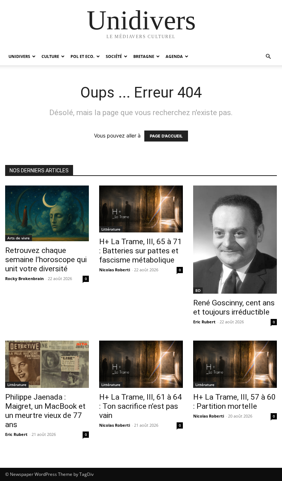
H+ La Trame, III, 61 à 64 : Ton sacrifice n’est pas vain (140, 406)
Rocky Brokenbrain (24, 278)
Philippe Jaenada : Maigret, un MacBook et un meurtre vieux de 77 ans (45, 411)
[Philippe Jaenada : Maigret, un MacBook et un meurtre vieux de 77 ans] (47, 364)
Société (114, 56)
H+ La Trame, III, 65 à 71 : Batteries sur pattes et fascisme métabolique (140, 250)
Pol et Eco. (82, 56)
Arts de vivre (18, 237)
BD (197, 290)
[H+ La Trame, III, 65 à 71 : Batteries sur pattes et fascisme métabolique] (141, 209)
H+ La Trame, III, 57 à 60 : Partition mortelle (234, 402)
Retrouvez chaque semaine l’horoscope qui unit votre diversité (46, 259)
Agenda (174, 56)
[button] (268, 56)
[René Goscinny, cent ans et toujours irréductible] (235, 240)
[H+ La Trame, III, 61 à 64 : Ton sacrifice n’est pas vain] (141, 364)
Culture (50, 56)
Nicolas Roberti (114, 269)
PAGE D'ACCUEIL (166, 136)
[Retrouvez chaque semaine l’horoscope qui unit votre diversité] (47, 213)
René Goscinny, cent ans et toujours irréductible (234, 307)
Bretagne (143, 56)
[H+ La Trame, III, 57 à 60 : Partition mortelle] (235, 364)
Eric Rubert (204, 321)
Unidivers (19, 56)
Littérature (110, 229)
